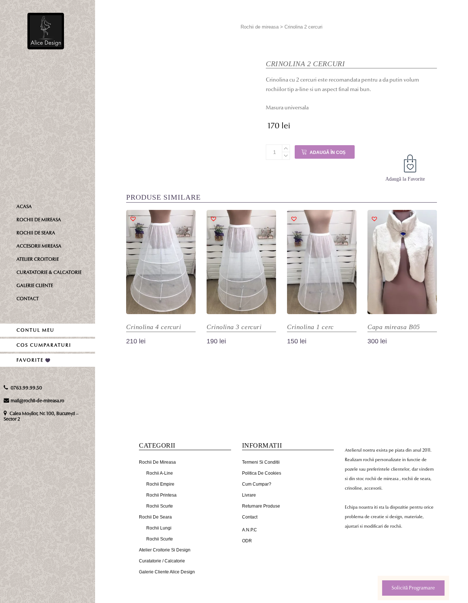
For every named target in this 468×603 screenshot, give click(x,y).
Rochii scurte (159, 506)
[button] (411, 165)
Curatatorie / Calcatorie (162, 561)
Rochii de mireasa (260, 27)
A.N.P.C (249, 529)
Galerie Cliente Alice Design (167, 571)
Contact (249, 517)
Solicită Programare (413, 588)
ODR (247, 540)
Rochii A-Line (159, 473)
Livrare (249, 495)
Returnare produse (261, 506)
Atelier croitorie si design (164, 550)
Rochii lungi (158, 528)
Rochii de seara (155, 517)
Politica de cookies (261, 473)
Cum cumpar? (256, 484)
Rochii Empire (160, 484)
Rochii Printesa (161, 495)
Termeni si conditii (261, 462)
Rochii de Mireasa (157, 462)
